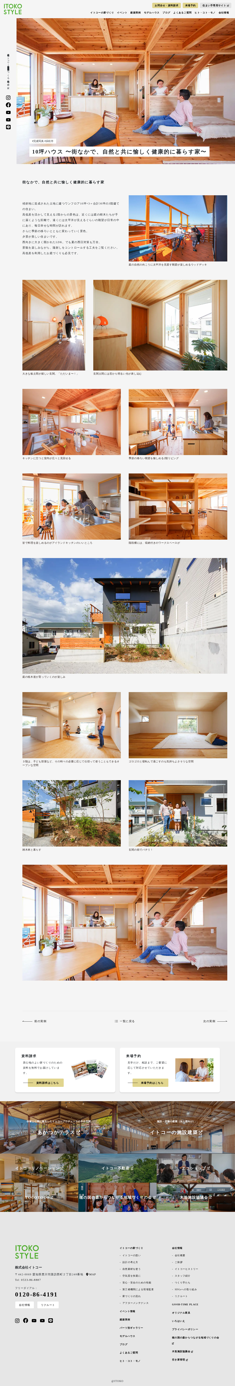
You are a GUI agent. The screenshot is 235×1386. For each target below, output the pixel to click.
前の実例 (40, 1021)
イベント (122, 12)
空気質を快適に (131, 1275)
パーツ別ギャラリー (131, 1327)
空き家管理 (179, 1359)
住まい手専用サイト (214, 5)
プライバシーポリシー (185, 1329)
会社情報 (224, 12)
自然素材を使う (131, 1269)
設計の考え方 (130, 1262)
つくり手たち (183, 1282)
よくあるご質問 (182, 12)
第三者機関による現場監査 (138, 1289)
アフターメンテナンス (135, 1303)
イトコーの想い (131, 1255)
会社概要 (180, 1255)
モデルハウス (152, 12)
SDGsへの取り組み (186, 1289)
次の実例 (209, 1021)
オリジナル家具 (181, 1312)
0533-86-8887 (28, 1279)
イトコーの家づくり (102, 12)
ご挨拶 (179, 1262)
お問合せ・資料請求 (166, 5)
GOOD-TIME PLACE (185, 1304)
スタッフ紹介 (183, 1275)
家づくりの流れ (131, 1296)
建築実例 (135, 12)
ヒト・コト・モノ (205, 12)
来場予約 (190, 5)
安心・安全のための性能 (136, 1282)
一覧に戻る (127, 1021)
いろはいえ (178, 1321)
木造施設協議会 (181, 1351)
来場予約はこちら (152, 1083)
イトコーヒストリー (186, 1269)
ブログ (166, 12)
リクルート (48, 1304)
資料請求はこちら (47, 1083)
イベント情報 (127, 1311)
